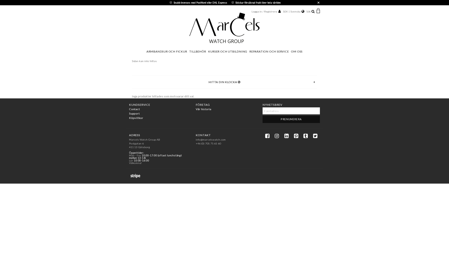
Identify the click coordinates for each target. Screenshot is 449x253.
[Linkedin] (286, 136)
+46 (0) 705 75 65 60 (208, 143)
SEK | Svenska (292, 11)
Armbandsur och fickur (166, 51)
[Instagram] (277, 136)
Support (134, 113)
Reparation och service (269, 51)
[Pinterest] (296, 136)
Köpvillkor (136, 117)
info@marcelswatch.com (211, 139)
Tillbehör (197, 51)
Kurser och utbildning (227, 51)
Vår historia (203, 109)
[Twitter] (315, 136)
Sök (308, 11)
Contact (134, 109)
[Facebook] (267, 136)
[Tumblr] (305, 136)
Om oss (297, 51)
